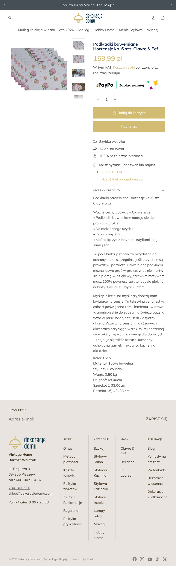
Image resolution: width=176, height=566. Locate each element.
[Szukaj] (10, 18)
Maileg (99, 524)
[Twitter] (164, 559)
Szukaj (99, 448)
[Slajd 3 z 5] (78, 73)
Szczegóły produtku (108, 190)
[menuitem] (152, 30)
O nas (68, 448)
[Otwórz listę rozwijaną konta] (153, 18)
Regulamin (71, 510)
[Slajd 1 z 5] (78, 45)
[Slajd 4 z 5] (78, 87)
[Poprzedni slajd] (4, 5)
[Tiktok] (157, 559)
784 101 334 (111, 172)
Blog (151, 448)
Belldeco (127, 462)
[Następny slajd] (171, 5)
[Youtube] (149, 559)
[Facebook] (134, 559)
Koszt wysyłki (124, 67)
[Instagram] (142, 559)
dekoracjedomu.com (30, 559)
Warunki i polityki (83, 559)
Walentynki (156, 470)
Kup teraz (129, 126)
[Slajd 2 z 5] (78, 59)
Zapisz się (156, 418)
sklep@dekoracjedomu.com (123, 179)
